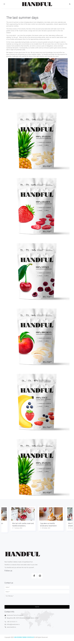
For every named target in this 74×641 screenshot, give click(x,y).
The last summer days (22, 18)
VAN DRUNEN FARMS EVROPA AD (24, 637)
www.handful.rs (11, 627)
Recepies (70, 533)
